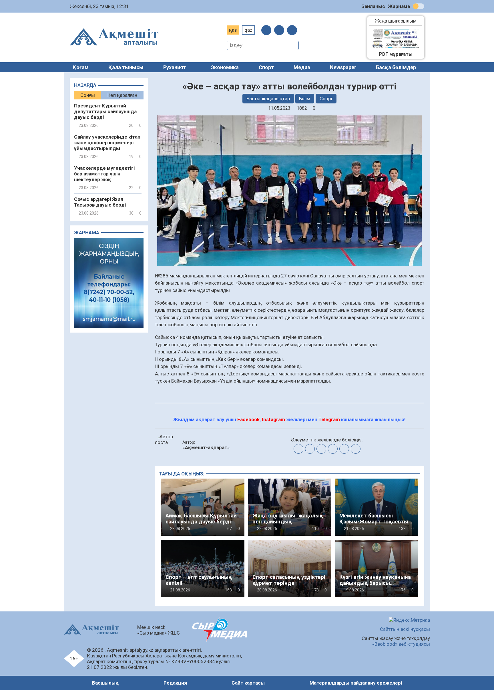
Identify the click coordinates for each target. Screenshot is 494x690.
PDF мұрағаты (396, 54)
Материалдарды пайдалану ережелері (356, 683)
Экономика (225, 67)
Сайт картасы (248, 683)
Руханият (174, 67)
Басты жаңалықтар (268, 98)
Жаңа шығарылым (398, 21)
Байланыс (373, 6)
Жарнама (399, 6)
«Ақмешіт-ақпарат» (206, 447)
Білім (304, 98)
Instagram (273, 419)
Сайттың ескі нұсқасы (405, 629)
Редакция (175, 683)
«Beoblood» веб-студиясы (401, 644)
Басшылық (105, 683)
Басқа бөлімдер (396, 67)
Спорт (266, 67)
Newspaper (343, 67)
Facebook (248, 419)
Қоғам (81, 67)
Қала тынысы (126, 67)
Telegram (329, 419)
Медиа (302, 67)
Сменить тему (418, 6)
